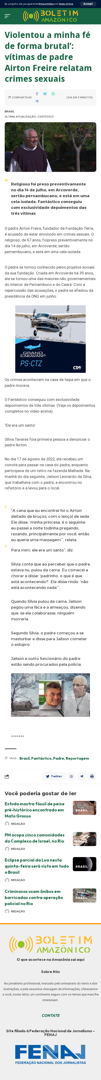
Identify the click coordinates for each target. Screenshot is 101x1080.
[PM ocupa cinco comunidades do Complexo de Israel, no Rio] (84, 839)
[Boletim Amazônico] (50, 16)
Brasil (24, 758)
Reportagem (77, 758)
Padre (58, 758)
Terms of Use (65, 3)
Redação (18, 823)
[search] (92, 16)
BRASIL (9, 111)
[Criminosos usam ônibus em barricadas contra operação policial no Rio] (84, 895)
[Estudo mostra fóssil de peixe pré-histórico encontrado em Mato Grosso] (84, 808)
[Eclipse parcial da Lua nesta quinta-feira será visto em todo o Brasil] (84, 864)
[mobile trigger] (9, 16)
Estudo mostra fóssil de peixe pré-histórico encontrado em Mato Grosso (35, 810)
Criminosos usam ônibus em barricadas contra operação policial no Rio (34, 897)
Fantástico (41, 758)
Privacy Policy (46, 3)
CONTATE (50, 1015)
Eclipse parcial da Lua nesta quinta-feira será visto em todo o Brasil (37, 866)
